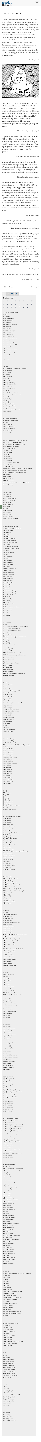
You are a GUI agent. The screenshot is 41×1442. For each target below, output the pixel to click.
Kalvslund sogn (8, 287)
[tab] (4, 294)
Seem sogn (34, 287)
